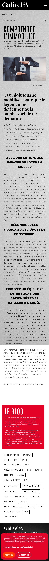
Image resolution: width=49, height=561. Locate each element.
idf (25, 480)
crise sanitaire (11, 455)
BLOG (13, 14)
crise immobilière (12, 465)
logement (35, 496)
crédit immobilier (13, 470)
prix (40, 507)
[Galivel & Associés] (15, 4)
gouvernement (11, 480)
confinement (10, 460)
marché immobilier (14, 507)
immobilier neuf (11, 491)
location (19, 497)
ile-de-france (11, 486)
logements (9, 502)
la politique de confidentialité (19, 547)
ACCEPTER (24, 555)
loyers (23, 502)
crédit (27, 465)
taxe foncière (10, 517)
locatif (7, 497)
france (20, 475)
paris (31, 507)
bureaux (27, 455)
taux (26, 512)
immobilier (32, 486)
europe (38, 470)
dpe (29, 470)
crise (24, 460)
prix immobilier (12, 512)
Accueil (5, 14)
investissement (31, 491)
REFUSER (9, 555)
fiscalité (8, 475)
